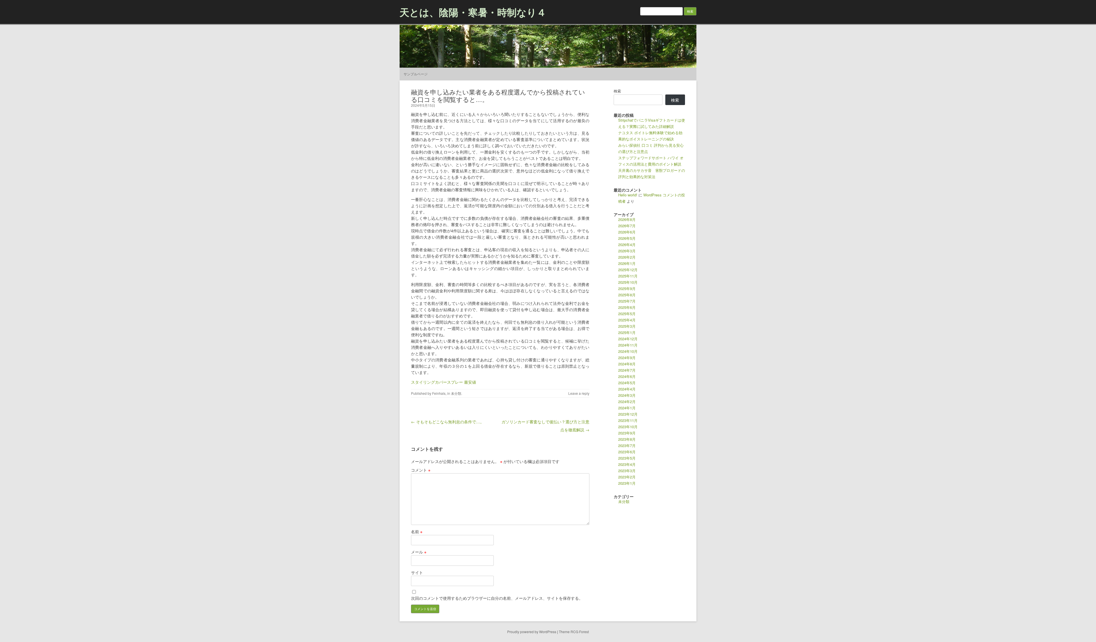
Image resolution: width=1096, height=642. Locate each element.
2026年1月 (627, 263)
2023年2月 (627, 477)
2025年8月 (627, 294)
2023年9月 (627, 433)
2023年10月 (628, 426)
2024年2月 (627, 401)
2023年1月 (627, 483)
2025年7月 (627, 301)
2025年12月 (628, 269)
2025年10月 (628, 282)
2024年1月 (627, 407)
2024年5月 (627, 382)
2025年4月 (627, 320)
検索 (617, 91)
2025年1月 (627, 332)
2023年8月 (627, 439)
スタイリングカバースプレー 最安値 (443, 382)
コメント (420, 470)
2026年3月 (627, 250)
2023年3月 (627, 470)
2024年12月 (628, 338)
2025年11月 (628, 276)
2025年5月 (627, 313)
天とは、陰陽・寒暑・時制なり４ (473, 12)
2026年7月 (627, 225)
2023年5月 (627, 458)
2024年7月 (627, 370)
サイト (417, 572)
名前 (416, 531)
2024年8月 (627, 364)
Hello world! (627, 195)
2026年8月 (627, 219)
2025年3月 (627, 326)
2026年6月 (627, 232)
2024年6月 (627, 376)
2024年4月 (627, 389)
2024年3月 (627, 395)
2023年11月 (628, 420)
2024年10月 (628, 351)
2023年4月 (627, 464)
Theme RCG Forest (574, 631)
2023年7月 (627, 445)
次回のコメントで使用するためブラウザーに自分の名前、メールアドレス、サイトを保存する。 (497, 598)
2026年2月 (627, 257)
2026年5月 (627, 238)
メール (418, 552)
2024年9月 (627, 357)
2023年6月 (627, 451)
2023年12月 (628, 414)
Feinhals (439, 393)
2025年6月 (627, 307)
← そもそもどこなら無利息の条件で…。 (447, 421)
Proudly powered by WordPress (531, 631)
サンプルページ (416, 73)
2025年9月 (627, 288)
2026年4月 (627, 244)
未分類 (456, 393)
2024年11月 (628, 345)
